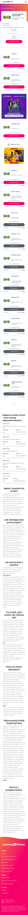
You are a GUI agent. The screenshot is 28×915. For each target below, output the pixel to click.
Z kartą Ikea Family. (15, 128)
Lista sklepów (13, 5)
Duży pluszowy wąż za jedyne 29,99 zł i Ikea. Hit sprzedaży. (16, 345)
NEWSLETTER (5, 893)
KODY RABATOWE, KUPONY (9, 856)
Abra (4, 706)
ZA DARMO (5, 862)
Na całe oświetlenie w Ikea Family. (16, 303)
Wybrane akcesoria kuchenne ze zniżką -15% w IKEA (16, 239)
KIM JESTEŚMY (6, 878)
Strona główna (4, 5)
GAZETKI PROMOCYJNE (8, 859)
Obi (4, 643)
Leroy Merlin (6, 575)
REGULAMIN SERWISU (7, 884)
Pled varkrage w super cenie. (16, 59)
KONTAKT (4, 890)
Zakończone (14, 225)
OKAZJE (4, 853)
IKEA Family (15, 192)
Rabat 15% (15, 297)
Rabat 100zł (15, 318)
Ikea (19, 5)
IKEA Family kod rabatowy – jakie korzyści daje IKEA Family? (17, 197)
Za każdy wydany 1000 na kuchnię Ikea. (16, 324)
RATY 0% (14, 213)
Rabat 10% (15, 276)
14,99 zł (14, 54)
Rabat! (13, 361)
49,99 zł (14, 170)
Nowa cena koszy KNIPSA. (16, 175)
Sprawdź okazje (14, 66)
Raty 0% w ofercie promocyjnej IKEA (15, 218)
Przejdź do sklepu (14, 41)
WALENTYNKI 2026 (7, 871)
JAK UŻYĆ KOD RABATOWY (9, 881)
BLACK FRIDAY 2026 (7, 865)
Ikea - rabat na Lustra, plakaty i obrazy (16, 387)
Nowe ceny (15, 75)
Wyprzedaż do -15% (16, 383)
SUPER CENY (15, 124)
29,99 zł (14, 340)
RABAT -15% (15, 234)
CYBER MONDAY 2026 (8, 868)
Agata (5, 780)
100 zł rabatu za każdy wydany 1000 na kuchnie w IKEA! (17, 366)
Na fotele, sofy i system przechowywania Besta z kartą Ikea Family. (16, 281)
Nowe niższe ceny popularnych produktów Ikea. (16, 80)
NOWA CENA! (16, 255)
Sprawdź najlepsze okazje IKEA (16, 260)
